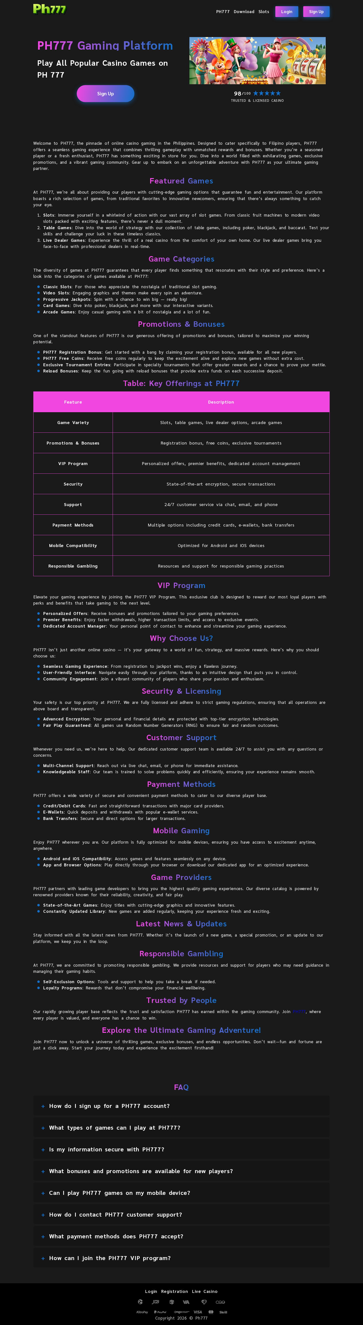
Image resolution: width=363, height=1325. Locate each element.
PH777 (223, 11)
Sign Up (316, 11)
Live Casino (205, 1291)
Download (244, 11)
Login (286, 11)
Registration (174, 1291)
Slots (264, 11)
